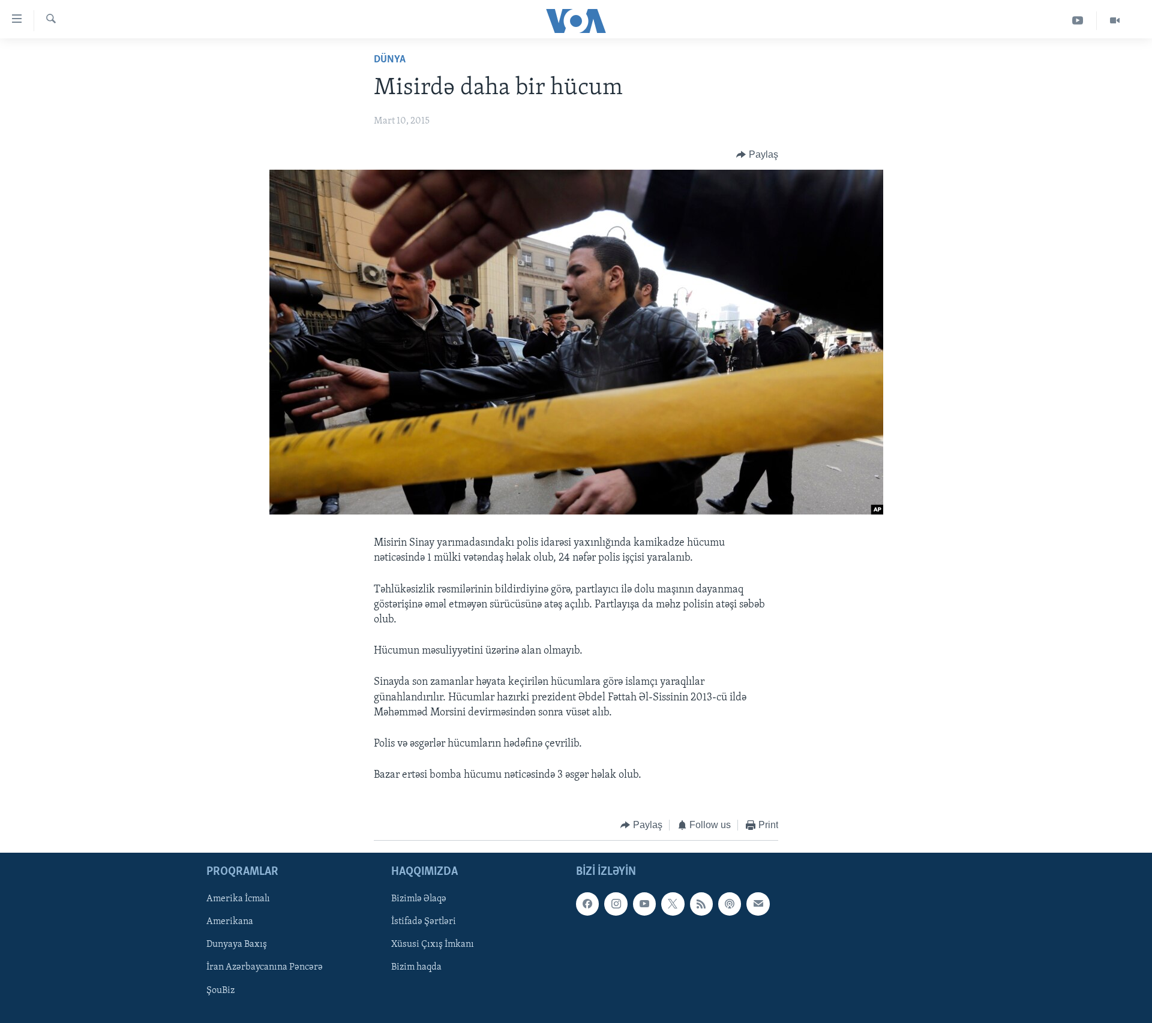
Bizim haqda (416, 967)
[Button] (757, 155)
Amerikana (229, 921)
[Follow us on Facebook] (587, 903)
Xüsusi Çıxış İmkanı (432, 944)
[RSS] (701, 903)
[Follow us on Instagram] (615, 903)
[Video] (1115, 20)
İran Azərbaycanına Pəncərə (264, 967)
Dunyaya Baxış (236, 944)
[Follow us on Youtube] (644, 903)
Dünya (390, 60)
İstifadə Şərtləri (423, 921)
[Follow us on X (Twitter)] (672, 903)
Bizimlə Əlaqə (418, 899)
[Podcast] (729, 903)
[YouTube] (1078, 20)
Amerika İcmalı (238, 899)
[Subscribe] (757, 903)
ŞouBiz (220, 990)
